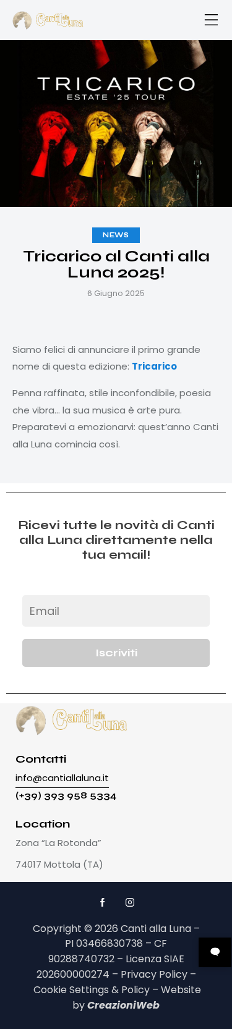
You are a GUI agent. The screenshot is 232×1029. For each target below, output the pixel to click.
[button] (212, 20)
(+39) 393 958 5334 (65, 795)
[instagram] (130, 903)
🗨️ (215, 952)
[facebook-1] (102, 903)
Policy (135, 990)
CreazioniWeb (123, 1005)
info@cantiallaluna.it (62, 777)
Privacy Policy (154, 974)
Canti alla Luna (156, 928)
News (116, 235)
